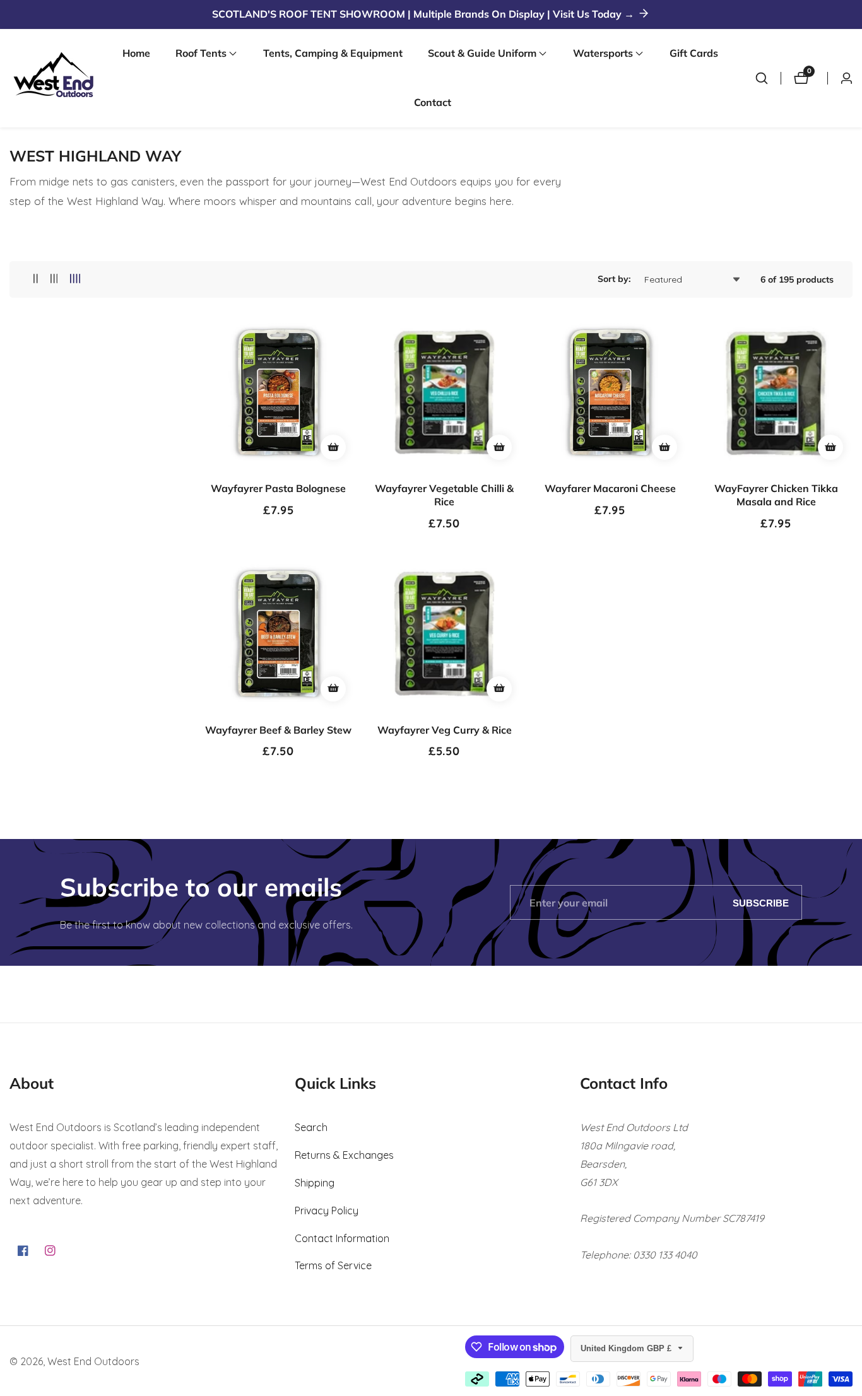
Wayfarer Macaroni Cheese (610, 488)
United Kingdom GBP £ (627, 1348)
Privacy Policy (326, 1210)
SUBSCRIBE (761, 902)
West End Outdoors (93, 1361)
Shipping (314, 1182)
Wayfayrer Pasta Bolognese (278, 488)
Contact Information (342, 1238)
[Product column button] (35, 279)
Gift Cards (694, 53)
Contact (432, 102)
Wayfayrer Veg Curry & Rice (444, 730)
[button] (201, 53)
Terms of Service (333, 1265)
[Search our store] (762, 78)
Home (136, 53)
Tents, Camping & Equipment (333, 53)
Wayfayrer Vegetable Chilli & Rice (444, 495)
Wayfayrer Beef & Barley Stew (278, 730)
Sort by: (614, 278)
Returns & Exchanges (344, 1155)
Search (311, 1127)
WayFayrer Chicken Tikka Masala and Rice (776, 495)
